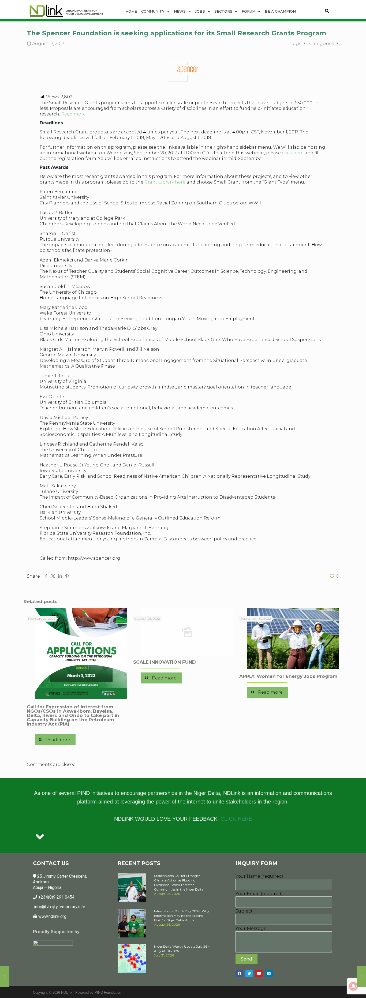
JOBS (200, 11)
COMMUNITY (153, 11)
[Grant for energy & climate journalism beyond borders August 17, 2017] (4, 976)
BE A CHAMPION (280, 11)
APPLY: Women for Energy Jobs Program (288, 676)
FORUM (248, 11)
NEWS (180, 11)
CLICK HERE (236, 819)
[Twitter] (249, 973)
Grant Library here (165, 182)
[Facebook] (239, 973)
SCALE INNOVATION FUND (164, 662)
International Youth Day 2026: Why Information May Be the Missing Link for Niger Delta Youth (181, 915)
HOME (131, 11)
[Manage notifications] (353, 986)
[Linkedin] (269, 973)
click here (293, 152)
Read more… (75, 114)
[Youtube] (259, 973)
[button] (155, 11)
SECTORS (223, 11)
